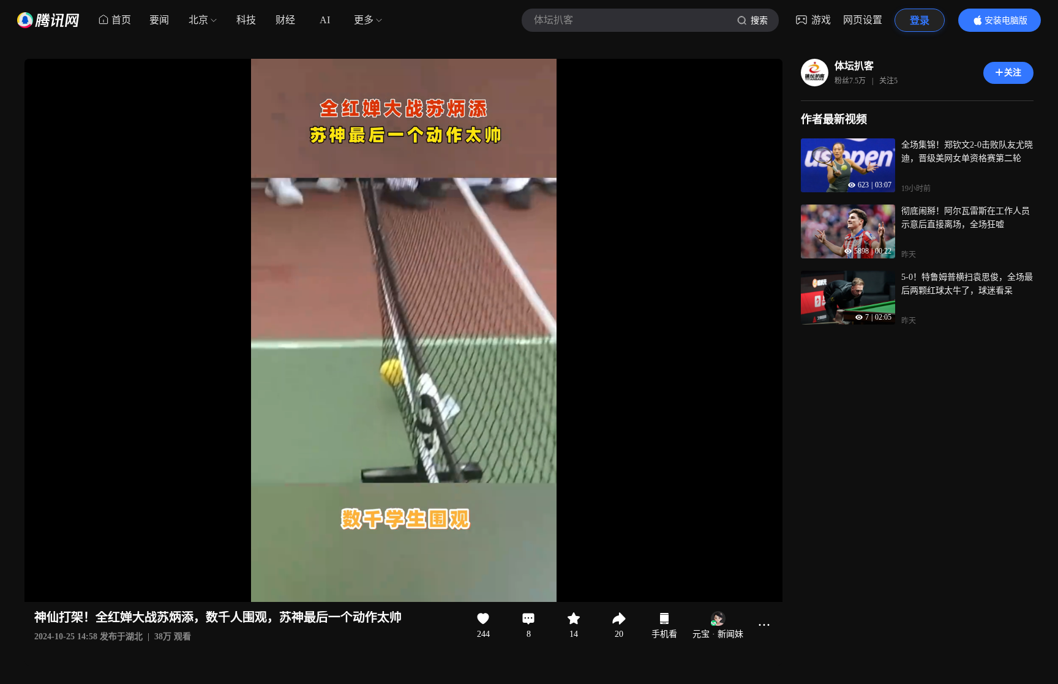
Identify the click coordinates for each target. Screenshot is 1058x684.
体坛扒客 (854, 66)
